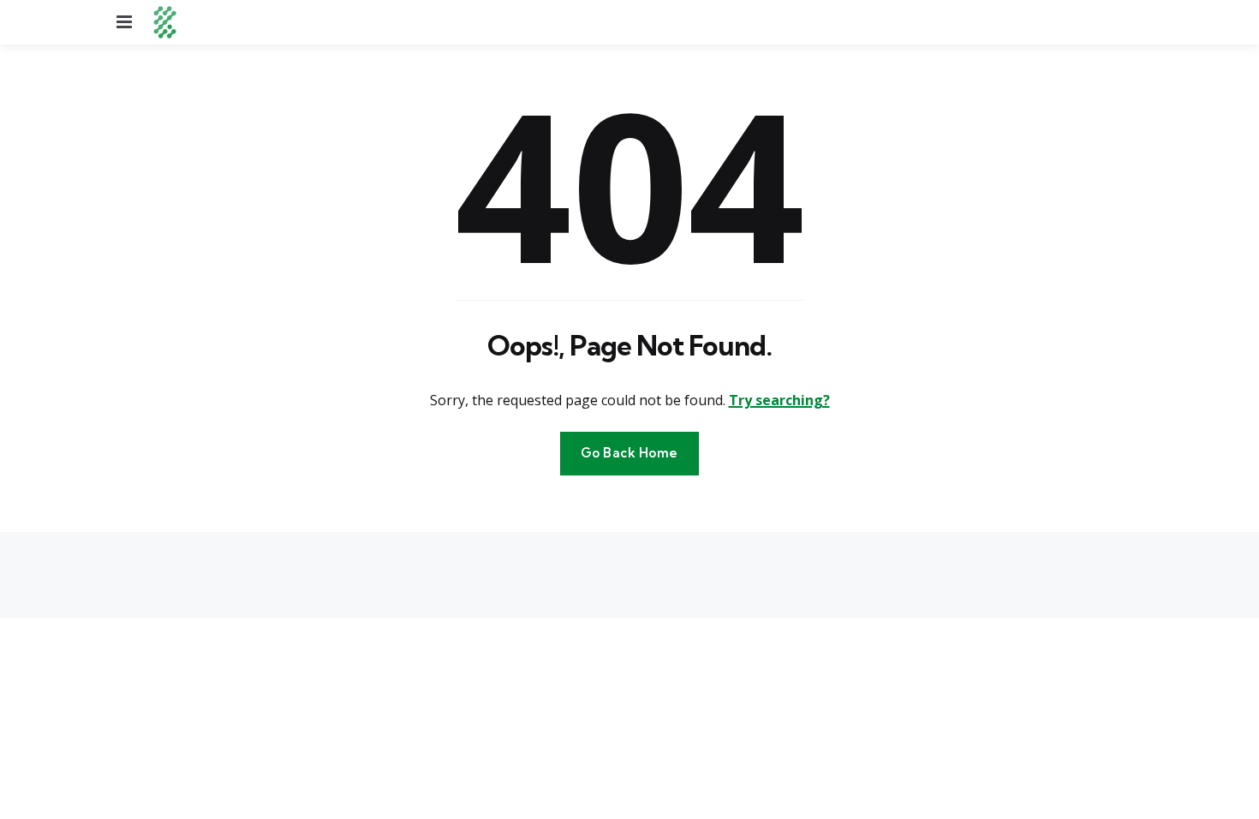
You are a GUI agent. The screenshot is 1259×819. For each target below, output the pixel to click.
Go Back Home (629, 453)
